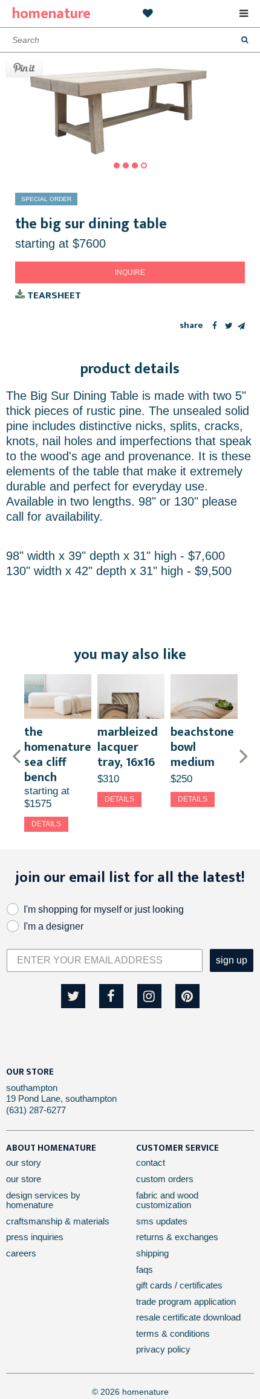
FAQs (144, 1269)
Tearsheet (53, 295)
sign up (231, 960)
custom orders (164, 1179)
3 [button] (135, 165)
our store (23, 1179)
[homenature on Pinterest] (187, 996)
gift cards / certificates (179, 1285)
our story (23, 1162)
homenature (51, 14)
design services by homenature (43, 1200)
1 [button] (117, 165)
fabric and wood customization (167, 1200)
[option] (130, 104)
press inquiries (34, 1237)
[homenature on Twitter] (73, 996)
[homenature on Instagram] (149, 996)
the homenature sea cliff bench (57, 755)
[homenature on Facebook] (111, 996)
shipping (152, 1253)
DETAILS (46, 824)
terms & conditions (173, 1333)
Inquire (130, 272)
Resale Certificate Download (188, 1317)
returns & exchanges (177, 1237)
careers (21, 1253)
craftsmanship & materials (57, 1221)
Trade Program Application (186, 1301)
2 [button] (126, 165)
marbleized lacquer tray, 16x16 (127, 747)
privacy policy (163, 1349)
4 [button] (144, 165)
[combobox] (130, 40)
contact (150, 1162)
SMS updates (161, 1221)
